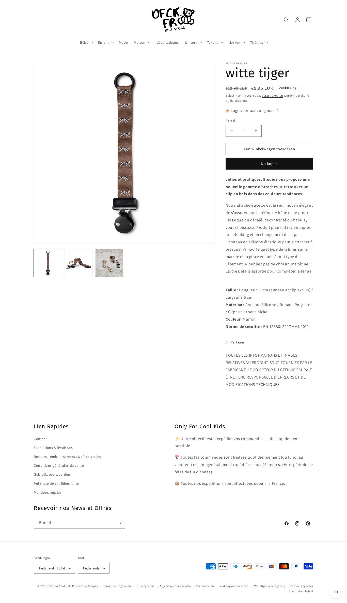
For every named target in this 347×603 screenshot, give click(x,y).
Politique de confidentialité (56, 483)
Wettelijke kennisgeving (269, 586)
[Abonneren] (119, 523)
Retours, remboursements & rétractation (67, 456)
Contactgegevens (301, 586)
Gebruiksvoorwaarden (52, 474)
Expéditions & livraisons (53, 447)
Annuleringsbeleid (301, 591)
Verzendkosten (272, 95)
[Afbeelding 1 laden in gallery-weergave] (48, 263)
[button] (86, 42)
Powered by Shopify (85, 586)
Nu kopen (269, 163)
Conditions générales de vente (59, 465)
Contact (40, 438)
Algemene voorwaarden (175, 586)
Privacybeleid (146, 586)
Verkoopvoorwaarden (234, 586)
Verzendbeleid (205, 586)
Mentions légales (48, 492)
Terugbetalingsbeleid (117, 586)
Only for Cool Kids (60, 586)
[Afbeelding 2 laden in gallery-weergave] (79, 263)
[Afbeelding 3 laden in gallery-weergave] (109, 263)
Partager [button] (238, 342)
